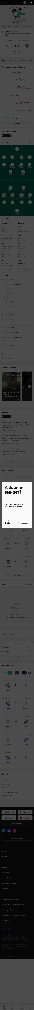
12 (4, 454)
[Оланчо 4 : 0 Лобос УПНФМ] (19, 53)
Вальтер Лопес (13, 792)
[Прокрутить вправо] (29, 386)
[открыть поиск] (20, 2)
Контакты (4, 856)
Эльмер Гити (7, 255)
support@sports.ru (7, 929)
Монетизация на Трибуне (9, 883)
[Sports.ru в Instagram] (15, 831)
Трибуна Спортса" (7, 878)
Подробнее (12, 949)
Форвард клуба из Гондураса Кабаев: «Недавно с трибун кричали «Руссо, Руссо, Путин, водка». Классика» (16, 438)
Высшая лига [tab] (6, 417)
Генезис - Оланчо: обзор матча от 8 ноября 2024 (29, 26)
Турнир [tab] (30, 60)
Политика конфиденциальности (11, 899)
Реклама (4, 867)
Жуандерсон (26, 80)
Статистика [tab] (12, 60)
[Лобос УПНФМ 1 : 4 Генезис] (13, 53)
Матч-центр (14, 26)
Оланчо (20, 51)
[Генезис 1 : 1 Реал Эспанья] (14, 53)
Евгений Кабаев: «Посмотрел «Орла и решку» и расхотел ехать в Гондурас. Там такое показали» (15, 425)
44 (4, 443)
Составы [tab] (22, 60)
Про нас (4, 846)
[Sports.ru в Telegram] (4, 831)
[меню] (30, 3)
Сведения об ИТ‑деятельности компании (14, 915)
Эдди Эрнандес (24, 232)
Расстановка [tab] (6, 136)
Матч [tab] (3, 60)
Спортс (3, 26)
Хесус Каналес (7, 238)
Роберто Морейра (8, 265)
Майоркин (26, 102)
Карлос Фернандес (8, 246)
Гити (9, 95)
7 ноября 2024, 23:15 (13, 41)
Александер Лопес (24, 240)
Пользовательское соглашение (11, 894)
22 (4, 430)
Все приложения (17, 823)
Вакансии (4, 862)
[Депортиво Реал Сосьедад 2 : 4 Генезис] (15, 53)
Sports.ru (5, 935)
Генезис (13, 51)
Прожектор (5, 888)
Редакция (4, 851)
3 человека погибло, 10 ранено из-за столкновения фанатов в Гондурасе (14, 450)
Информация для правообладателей (13, 904)
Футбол (8, 26)
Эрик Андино (23, 255)
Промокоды (5, 920)
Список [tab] (14, 136)
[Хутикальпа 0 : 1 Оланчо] (18, 53)
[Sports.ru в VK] (9, 831)
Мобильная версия (17, 838)
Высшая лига (21, 26)
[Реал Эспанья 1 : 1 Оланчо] (20, 53)
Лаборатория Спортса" (8, 910)
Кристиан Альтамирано (25, 257)
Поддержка (5, 872)
